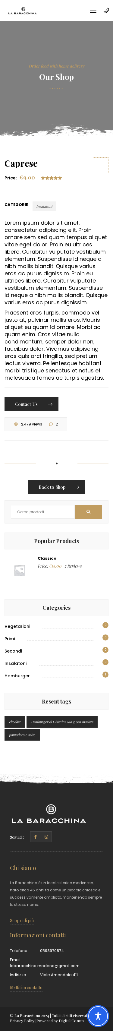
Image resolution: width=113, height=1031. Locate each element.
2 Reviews (73, 565)
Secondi (13, 651)
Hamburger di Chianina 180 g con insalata (62, 721)
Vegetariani (17, 626)
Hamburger (17, 676)
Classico (47, 558)
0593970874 (52, 951)
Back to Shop (52, 487)
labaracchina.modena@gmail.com (45, 966)
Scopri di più (22, 920)
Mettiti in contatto (26, 987)
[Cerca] (88, 512)
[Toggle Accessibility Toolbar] (98, 1016)
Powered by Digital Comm (60, 1020)
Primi (10, 639)
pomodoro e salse (22, 734)
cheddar (15, 721)
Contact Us (27, 404)
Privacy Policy (22, 1020)
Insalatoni (44, 206)
